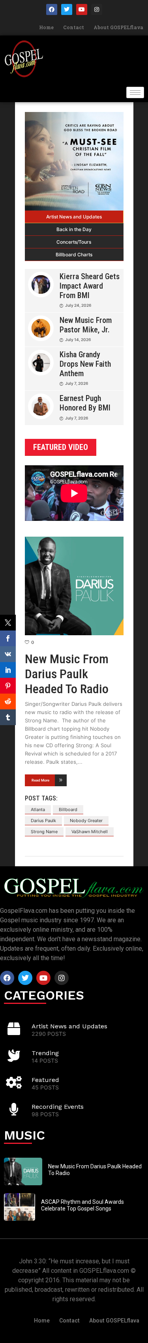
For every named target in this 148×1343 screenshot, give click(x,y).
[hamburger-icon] (135, 92)
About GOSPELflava (118, 27)
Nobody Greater (86, 820)
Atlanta (38, 809)
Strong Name (44, 831)
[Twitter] (66, 9)
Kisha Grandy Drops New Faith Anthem (85, 364)
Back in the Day (74, 229)
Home (46, 27)
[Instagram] (96, 9)
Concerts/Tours (73, 242)
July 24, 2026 (78, 305)
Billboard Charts (74, 254)
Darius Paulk (43, 820)
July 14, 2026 (78, 339)
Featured (45, 1080)
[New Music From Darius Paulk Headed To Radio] (74, 586)
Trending (45, 1053)
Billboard (68, 809)
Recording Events (58, 1106)
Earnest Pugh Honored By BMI (85, 403)
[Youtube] (81, 9)
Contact (73, 27)
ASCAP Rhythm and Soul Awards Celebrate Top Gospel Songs (82, 1205)
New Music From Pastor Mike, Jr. (86, 324)
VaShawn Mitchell (89, 831)
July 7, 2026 (76, 383)
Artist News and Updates (74, 217)
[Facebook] (51, 9)
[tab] (74, 217)
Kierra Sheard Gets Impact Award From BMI (90, 286)
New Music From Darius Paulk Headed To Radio (67, 674)
